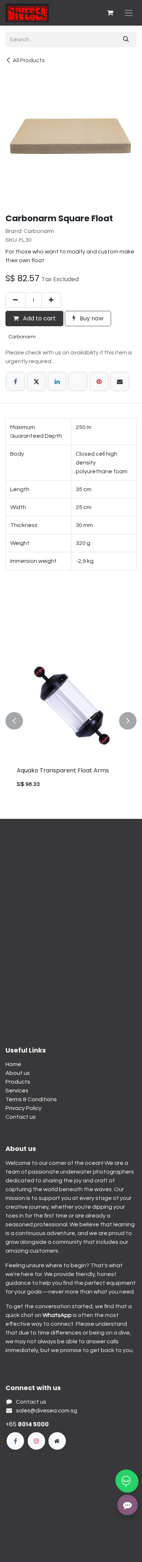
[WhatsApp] (78, 381)
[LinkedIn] (57, 381)
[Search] (126, 39)
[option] (71, 720)
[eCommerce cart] (110, 13)
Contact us (20, 1117)
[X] (36, 381)
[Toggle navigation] (129, 13)
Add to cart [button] (38, 318)
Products (17, 1082)
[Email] (120, 381)
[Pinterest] (99, 381)
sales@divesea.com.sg (46, 1411)
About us (17, 1073)
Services (16, 1091)
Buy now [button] (90, 318)
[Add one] (51, 300)
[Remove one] (15, 300)
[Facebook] (15, 381)
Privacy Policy (23, 1108)
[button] (14, 720)
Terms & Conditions (31, 1099)
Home (13, 1064)
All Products (29, 60)
